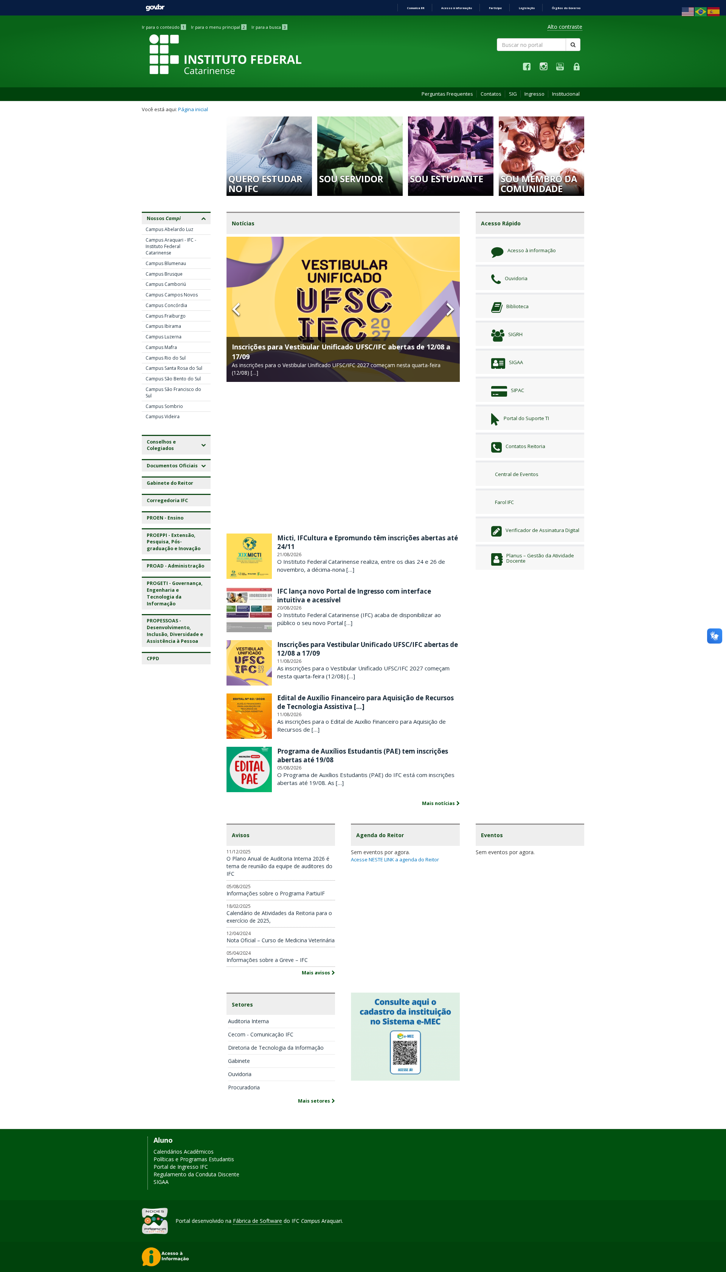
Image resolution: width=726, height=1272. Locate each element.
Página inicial (193, 109)
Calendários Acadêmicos (184, 1151)
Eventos (492, 835)
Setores (242, 1004)
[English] (688, 11)
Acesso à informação (456, 8)
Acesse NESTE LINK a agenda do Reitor (395, 859)
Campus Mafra (161, 347)
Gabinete (239, 1060)
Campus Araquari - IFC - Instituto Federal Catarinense (171, 246)
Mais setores (314, 1101)
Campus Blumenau (166, 263)
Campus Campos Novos (172, 295)
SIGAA (161, 1181)
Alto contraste (565, 26)
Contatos (491, 93)
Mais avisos (316, 973)
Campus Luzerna (164, 337)
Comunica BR (415, 8)
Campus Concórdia (166, 305)
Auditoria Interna (248, 1021)
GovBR (155, 7)
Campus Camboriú (166, 284)
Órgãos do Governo (566, 8)
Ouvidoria (239, 1074)
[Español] (713, 11)
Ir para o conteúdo (163, 27)
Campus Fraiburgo (166, 316)
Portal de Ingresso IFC (181, 1166)
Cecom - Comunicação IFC (260, 1034)
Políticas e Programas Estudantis (194, 1159)
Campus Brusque (164, 274)
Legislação (527, 8)
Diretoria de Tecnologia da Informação (276, 1047)
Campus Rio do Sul (166, 358)
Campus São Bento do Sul (173, 378)
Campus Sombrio (164, 406)
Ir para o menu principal (218, 27)
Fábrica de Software (257, 1220)
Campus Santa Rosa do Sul (174, 368)
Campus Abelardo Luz (169, 229)
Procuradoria (244, 1087)
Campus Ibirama (163, 326)
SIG (513, 93)
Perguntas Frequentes (447, 93)
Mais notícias (438, 803)
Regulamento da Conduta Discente (196, 1174)
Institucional (566, 93)
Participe (495, 8)
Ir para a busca (268, 27)
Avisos (241, 835)
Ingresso (534, 93)
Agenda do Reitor (380, 835)
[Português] (701, 11)
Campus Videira (163, 416)
